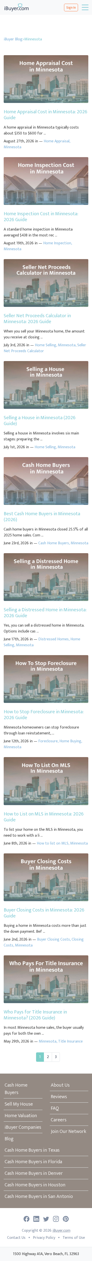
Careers (58, 1120)
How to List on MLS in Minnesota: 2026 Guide (44, 817)
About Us (60, 1085)
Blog (9, 1139)
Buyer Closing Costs (53, 939)
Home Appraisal (56, 141)
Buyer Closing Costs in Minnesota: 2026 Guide (44, 913)
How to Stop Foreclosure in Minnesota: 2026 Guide (44, 715)
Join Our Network (68, 1131)
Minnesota (12, 147)
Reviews (59, 1097)
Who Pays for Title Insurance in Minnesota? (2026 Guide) (35, 1015)
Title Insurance (70, 1041)
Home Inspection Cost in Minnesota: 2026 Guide (41, 217)
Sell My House (19, 1104)
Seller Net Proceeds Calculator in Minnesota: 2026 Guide (37, 319)
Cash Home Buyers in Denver (34, 1173)
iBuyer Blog (13, 39)
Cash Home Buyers (53, 543)
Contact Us (16, 1237)
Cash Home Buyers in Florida (33, 1162)
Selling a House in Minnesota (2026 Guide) (40, 421)
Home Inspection (57, 243)
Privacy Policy (44, 1237)
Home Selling (45, 345)
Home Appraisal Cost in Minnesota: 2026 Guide (45, 115)
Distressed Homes (53, 639)
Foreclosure (48, 741)
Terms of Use (74, 1237)
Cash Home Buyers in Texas (32, 1150)
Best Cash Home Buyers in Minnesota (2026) (42, 517)
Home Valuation (21, 1116)
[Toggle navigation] (84, 7)
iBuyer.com (61, 1230)
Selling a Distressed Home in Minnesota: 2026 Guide (45, 613)
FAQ (55, 1108)
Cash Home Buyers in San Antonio (39, 1196)
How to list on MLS (52, 843)
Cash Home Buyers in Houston (35, 1185)
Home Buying (70, 741)
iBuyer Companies (23, 1127)
